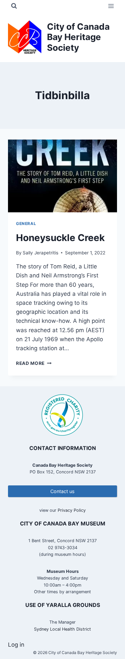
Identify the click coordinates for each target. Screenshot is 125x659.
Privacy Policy (72, 510)
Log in (16, 644)
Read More (34, 363)
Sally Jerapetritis (40, 252)
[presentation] (62, 176)
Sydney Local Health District (62, 629)
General (26, 223)
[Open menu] (111, 6)
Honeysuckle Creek (60, 237)
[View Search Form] (14, 6)
